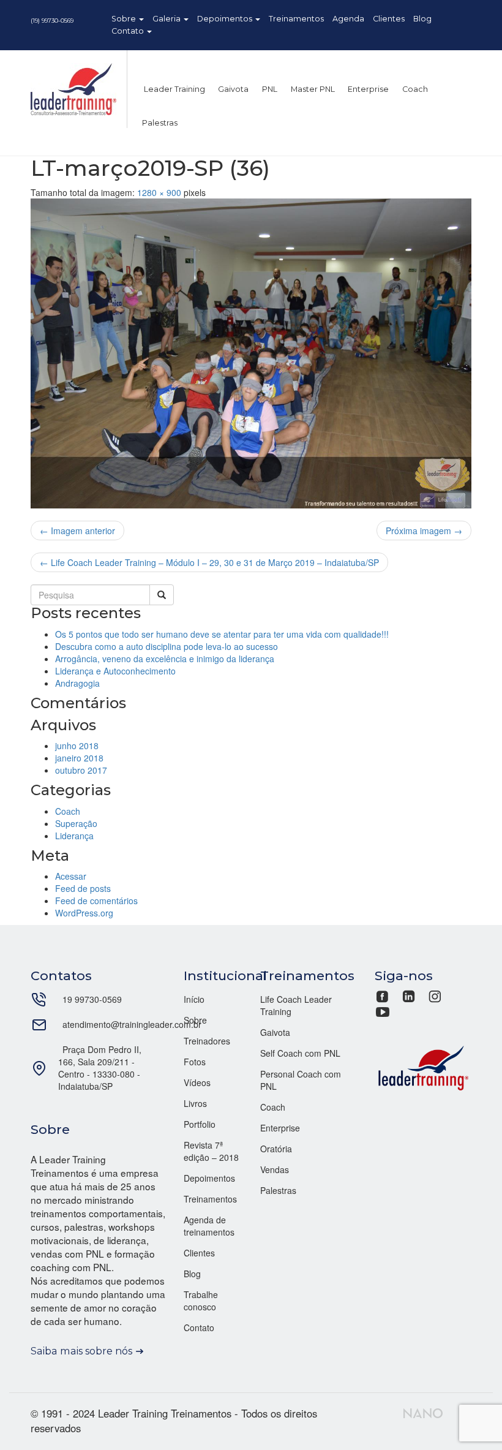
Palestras (160, 122)
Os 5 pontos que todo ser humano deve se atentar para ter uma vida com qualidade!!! (222, 634)
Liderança (74, 835)
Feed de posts (83, 888)
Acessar (70, 876)
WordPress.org (84, 913)
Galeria (167, 18)
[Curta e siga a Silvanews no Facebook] (383, 995)
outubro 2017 (81, 770)
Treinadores (207, 1041)
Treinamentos (296, 18)
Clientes (389, 18)
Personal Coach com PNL (300, 1080)
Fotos (195, 1061)
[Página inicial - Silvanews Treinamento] (423, 1066)
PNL (268, 89)
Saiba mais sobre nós (81, 1351)
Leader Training (173, 89)
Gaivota (232, 89)
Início (194, 999)
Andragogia (77, 683)
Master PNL (312, 89)
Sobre (124, 18)
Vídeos (197, 1082)
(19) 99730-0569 (52, 20)
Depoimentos (225, 18)
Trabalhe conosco (201, 1300)
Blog (422, 18)
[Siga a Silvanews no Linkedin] (408, 995)
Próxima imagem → (424, 530)
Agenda (348, 18)
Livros (195, 1103)
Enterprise (367, 89)
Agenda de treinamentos (209, 1226)
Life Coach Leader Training (296, 1005)
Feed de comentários (96, 900)
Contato (128, 31)
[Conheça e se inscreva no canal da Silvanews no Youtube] (382, 1010)
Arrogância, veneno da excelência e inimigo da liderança (164, 658)
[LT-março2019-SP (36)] (251, 353)
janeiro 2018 (79, 758)
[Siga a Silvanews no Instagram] (435, 995)
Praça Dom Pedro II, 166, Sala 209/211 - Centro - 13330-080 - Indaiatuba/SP (99, 1067)
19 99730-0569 (92, 999)
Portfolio (199, 1124)
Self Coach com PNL (300, 1053)
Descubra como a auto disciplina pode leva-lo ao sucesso (166, 646)
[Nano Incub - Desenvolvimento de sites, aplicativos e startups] (423, 1412)
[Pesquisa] (161, 594)
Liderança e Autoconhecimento (115, 671)
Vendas (274, 1169)
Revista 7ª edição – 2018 (211, 1151)
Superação (76, 823)
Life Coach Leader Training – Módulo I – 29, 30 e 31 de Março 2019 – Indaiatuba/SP (209, 562)
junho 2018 (77, 745)
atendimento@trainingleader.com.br (131, 1024)
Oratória (276, 1148)
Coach (414, 89)
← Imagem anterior (77, 530)
